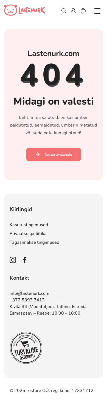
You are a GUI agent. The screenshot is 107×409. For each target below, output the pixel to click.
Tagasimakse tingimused (34, 242)
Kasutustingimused (29, 225)
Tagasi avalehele (58, 154)
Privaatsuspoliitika (28, 234)
